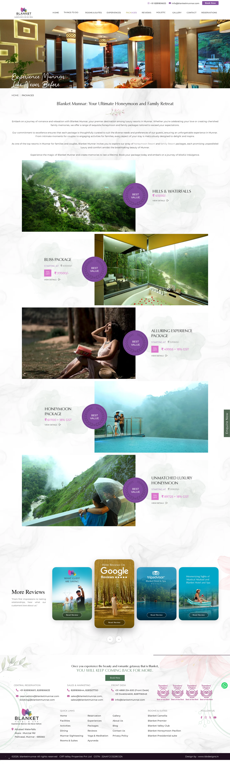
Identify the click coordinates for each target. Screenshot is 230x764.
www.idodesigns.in (208, 756)
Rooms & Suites (69, 740)
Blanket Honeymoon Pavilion (164, 730)
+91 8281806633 (158, 3)
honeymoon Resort (144, 143)
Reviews (92, 730)
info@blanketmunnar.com (185, 3)
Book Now (210, 3)
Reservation (94, 715)
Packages (93, 725)
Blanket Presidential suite (162, 735)
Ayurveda (93, 740)
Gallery (116, 715)
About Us (118, 720)
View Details (159, 201)
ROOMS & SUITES (93, 13)
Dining (64, 730)
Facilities (65, 720)
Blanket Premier (157, 720)
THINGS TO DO (71, 12)
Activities (65, 725)
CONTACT (191, 13)
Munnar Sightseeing (71, 735)
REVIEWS (146, 13)
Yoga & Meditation (98, 735)
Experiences (114, 13)
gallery (176, 13)
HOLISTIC (161, 12)
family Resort (167, 143)
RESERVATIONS (209, 13)
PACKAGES (131, 13)
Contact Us (119, 730)
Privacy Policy (120, 735)
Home (56, 13)
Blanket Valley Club (159, 725)
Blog (115, 725)
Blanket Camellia (157, 715)
